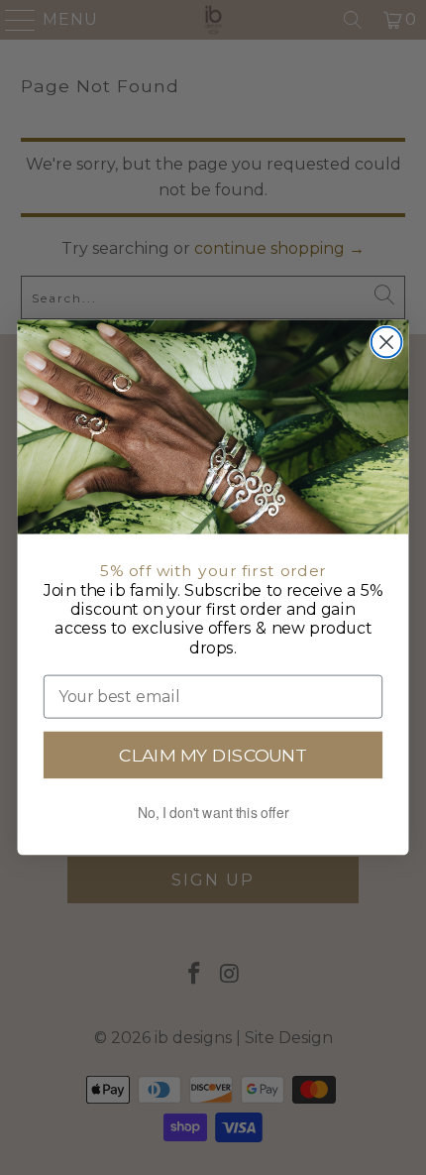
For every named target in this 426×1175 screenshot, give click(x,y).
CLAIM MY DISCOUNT (213, 755)
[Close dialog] (387, 342)
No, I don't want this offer (213, 812)
